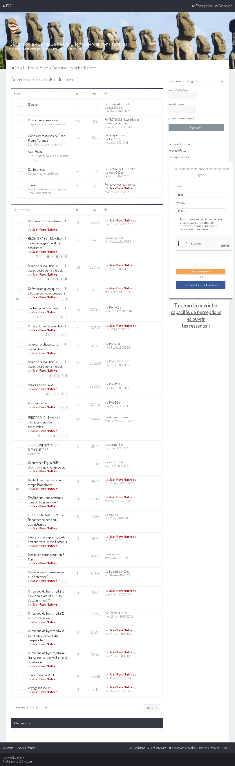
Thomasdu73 (116, 613)
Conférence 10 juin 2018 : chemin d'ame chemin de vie (46, 464)
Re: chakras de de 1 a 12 (117, 104)
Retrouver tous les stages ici (120, 184)
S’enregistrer (191, 81)
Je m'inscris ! (201, 271)
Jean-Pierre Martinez (121, 188)
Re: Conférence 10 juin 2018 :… (121, 169)
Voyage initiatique (39, 687)
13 (48, 256)
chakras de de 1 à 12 (40, 384)
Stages (32, 185)
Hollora (36, 454)
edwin (112, 514)
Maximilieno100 (118, 571)
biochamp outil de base (43, 308)
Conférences (36, 169)
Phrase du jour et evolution (45, 326)
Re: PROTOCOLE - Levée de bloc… (123, 119)
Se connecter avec (201, 284)
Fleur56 (113, 139)
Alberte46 (114, 444)
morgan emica (117, 123)
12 (61, 279)
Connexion (175, 81)
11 (57, 279)
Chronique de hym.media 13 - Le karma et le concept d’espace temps (47, 635)
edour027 (114, 172)
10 (53, 279)
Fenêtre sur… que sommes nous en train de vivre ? (45, 499)
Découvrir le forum (179, 144)
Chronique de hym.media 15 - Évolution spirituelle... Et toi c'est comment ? (47, 596)
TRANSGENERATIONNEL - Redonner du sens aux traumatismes (46, 519)
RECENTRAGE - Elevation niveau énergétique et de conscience (45, 243)
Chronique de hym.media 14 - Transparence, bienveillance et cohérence (47, 657)
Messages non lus (179, 157)
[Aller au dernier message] (135, 220)
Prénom (180, 202)
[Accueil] (14, 28)
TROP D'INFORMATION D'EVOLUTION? (43, 447)
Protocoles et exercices (43, 120)
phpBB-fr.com (24, 761)
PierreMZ (114, 307)
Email (179, 186)
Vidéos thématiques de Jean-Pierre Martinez (47, 138)
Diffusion (33, 104)
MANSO (113, 344)
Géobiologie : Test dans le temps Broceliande (44, 482)
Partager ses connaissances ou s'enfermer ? (46, 574)
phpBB (20, 758)
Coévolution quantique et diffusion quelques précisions (47, 290)
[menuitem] (7, 5)
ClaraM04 (114, 107)
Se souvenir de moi (183, 118)
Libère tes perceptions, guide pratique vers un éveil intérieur (47, 539)
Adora (112, 554)
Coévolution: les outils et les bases (44, 79)
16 (62, 256)
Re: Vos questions (114, 135)
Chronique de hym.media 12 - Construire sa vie (47, 615)
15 (57, 256)
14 (52, 256)
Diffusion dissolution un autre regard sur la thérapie (45, 268)
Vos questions (37, 403)
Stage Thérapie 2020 (41, 675)
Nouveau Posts (177, 150)
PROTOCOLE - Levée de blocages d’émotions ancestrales (44, 422)
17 (66, 256)
